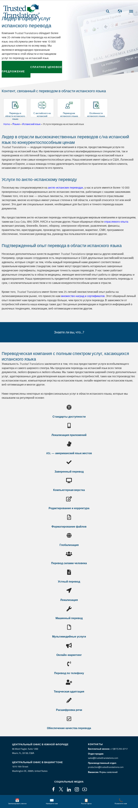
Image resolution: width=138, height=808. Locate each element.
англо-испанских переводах (65, 187)
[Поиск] (108, 11)
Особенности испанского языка (96, 114)
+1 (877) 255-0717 (119, 748)
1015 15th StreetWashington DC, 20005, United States (29, 769)
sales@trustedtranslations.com (103, 758)
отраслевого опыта (116, 221)
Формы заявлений (108, 772)
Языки (16, 124)
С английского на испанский (42, 114)
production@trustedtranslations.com (106, 767)
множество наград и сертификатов (83, 296)
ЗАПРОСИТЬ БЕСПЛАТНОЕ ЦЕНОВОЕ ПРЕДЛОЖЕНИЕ (32, 69)
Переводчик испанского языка (69, 114)
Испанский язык (31, 124)
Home (6, 124)
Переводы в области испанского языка (15, 116)
